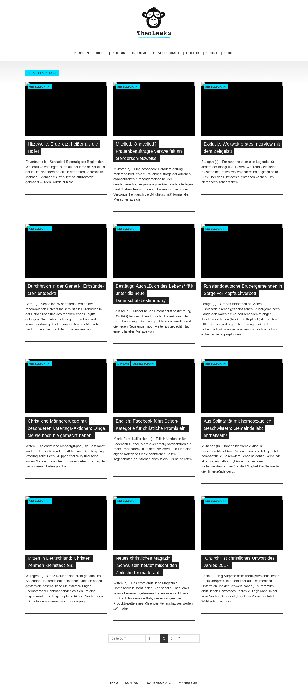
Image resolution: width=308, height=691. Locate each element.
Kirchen (81, 53)
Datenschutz (159, 682)
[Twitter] (207, 9)
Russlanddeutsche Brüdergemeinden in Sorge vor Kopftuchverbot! (243, 290)
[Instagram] (210, 9)
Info (114, 682)
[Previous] (141, 638)
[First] (133, 638)
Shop (229, 53)
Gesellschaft (40, 86)
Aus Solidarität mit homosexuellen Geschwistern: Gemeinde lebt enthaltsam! (237, 428)
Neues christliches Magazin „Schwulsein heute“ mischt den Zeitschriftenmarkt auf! (146, 565)
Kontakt (132, 682)
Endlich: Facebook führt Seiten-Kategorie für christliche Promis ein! (151, 424)
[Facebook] (203, 9)
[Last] (195, 638)
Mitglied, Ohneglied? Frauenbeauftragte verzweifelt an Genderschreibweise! (149, 151)
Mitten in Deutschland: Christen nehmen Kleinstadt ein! (59, 562)
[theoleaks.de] (154, 22)
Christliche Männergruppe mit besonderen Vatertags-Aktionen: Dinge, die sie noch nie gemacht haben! (67, 428)
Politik (193, 53)
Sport (212, 53)
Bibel (101, 53)
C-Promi (139, 53)
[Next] (187, 638)
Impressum (188, 682)
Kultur (119, 53)
